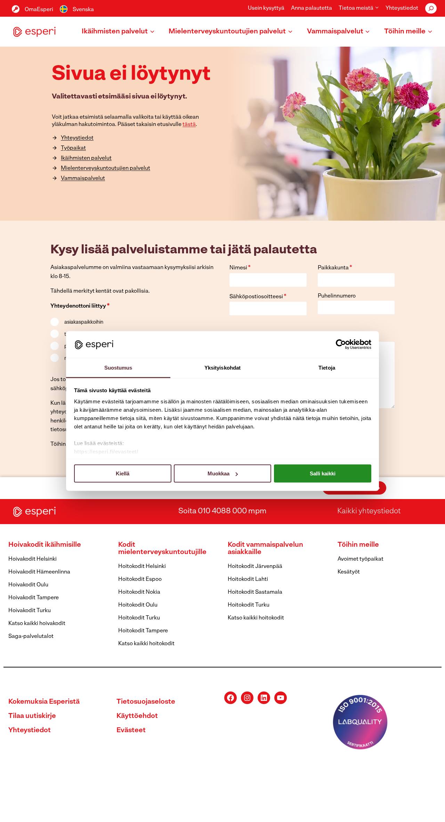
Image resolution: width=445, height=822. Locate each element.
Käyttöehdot (137, 716)
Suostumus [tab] (118, 367)
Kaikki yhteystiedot (368, 511)
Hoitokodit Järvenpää (255, 566)
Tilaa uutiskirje (32, 716)
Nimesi (240, 268)
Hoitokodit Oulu (137, 605)
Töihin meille (358, 545)
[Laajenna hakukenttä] (431, 8)
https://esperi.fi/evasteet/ (106, 451)
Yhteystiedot (402, 8)
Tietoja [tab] (326, 367)
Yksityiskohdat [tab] (222, 367)
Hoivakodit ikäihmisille (44, 545)
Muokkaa (218, 473)
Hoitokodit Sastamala (255, 592)
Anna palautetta (311, 8)
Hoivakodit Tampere (33, 598)
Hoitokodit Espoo (140, 579)
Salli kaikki (322, 473)
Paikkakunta (335, 268)
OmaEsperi (39, 10)
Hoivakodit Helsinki (32, 559)
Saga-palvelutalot (31, 636)
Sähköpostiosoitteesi (257, 297)
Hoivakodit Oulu (28, 585)
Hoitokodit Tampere (143, 631)
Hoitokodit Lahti (248, 579)
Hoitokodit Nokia (139, 592)
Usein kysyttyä (266, 8)
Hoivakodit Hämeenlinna (39, 572)
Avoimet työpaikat (360, 559)
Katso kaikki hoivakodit (36, 623)
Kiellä (122, 473)
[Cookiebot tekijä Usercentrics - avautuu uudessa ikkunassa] (340, 344)
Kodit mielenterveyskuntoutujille (162, 549)
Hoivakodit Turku (29, 611)
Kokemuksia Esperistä (44, 701)
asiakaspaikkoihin (83, 322)
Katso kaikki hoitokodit (146, 644)
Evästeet (131, 730)
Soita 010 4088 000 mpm (222, 511)
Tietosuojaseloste (145, 701)
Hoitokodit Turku (139, 618)
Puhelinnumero (337, 296)
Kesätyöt (349, 572)
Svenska (83, 10)
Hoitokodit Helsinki (142, 566)
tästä (189, 124)
